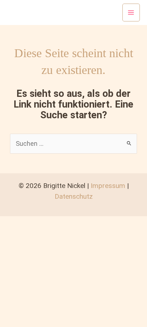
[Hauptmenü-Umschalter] (131, 12)
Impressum (108, 186)
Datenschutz (74, 196)
